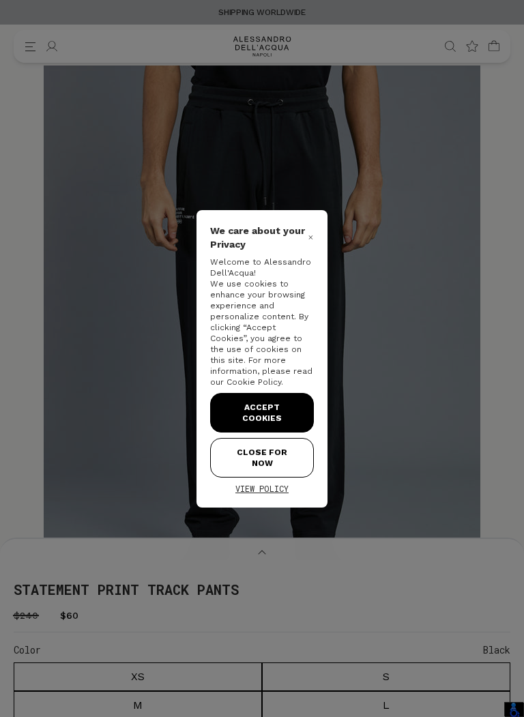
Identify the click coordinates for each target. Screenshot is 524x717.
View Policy (262, 488)
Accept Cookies (262, 413)
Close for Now (262, 458)
